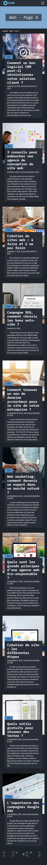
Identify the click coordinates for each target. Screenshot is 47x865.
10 (31, 853)
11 (27, 856)
